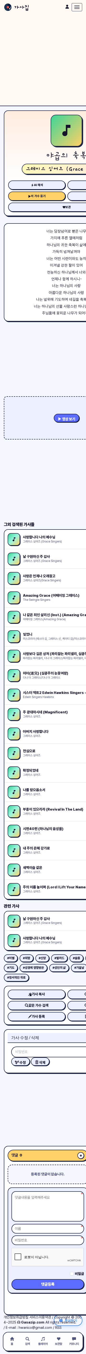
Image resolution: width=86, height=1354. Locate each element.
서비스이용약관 (40, 1317)
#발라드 (59, 958)
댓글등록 (47, 1284)
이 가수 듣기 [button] (38, 196)
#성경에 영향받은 (33, 967)
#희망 (26, 958)
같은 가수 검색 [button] (38, 1005)
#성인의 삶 (59, 967)
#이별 (10, 958)
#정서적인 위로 (16, 977)
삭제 (41, 1062)
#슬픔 (76, 958)
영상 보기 (68, 419)
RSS (58, 1327)
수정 (22, 1062)
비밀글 (79, 1274)
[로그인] (67, 7)
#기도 (10, 967)
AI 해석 (38, 185)
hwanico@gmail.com (35, 1327)
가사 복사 (38, 994)
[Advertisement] (43, 60)
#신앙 (42, 958)
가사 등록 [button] (38, 1016)
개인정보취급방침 (16, 1317)
